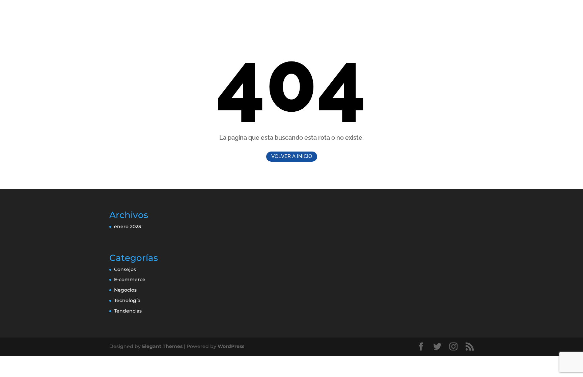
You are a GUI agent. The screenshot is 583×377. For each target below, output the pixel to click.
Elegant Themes (162, 346)
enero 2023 (127, 226)
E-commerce (129, 279)
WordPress (231, 346)
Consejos (125, 269)
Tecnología (127, 300)
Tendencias (128, 311)
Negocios (125, 290)
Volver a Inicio (291, 156)
